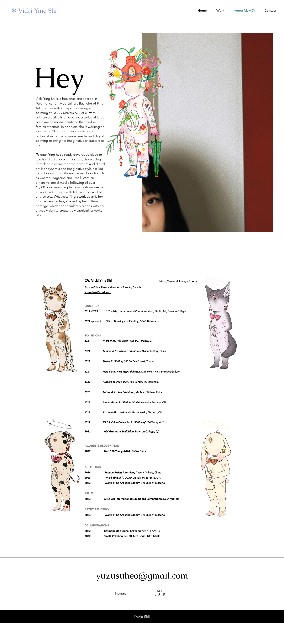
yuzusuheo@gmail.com (142, 575)
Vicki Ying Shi (37, 11)
